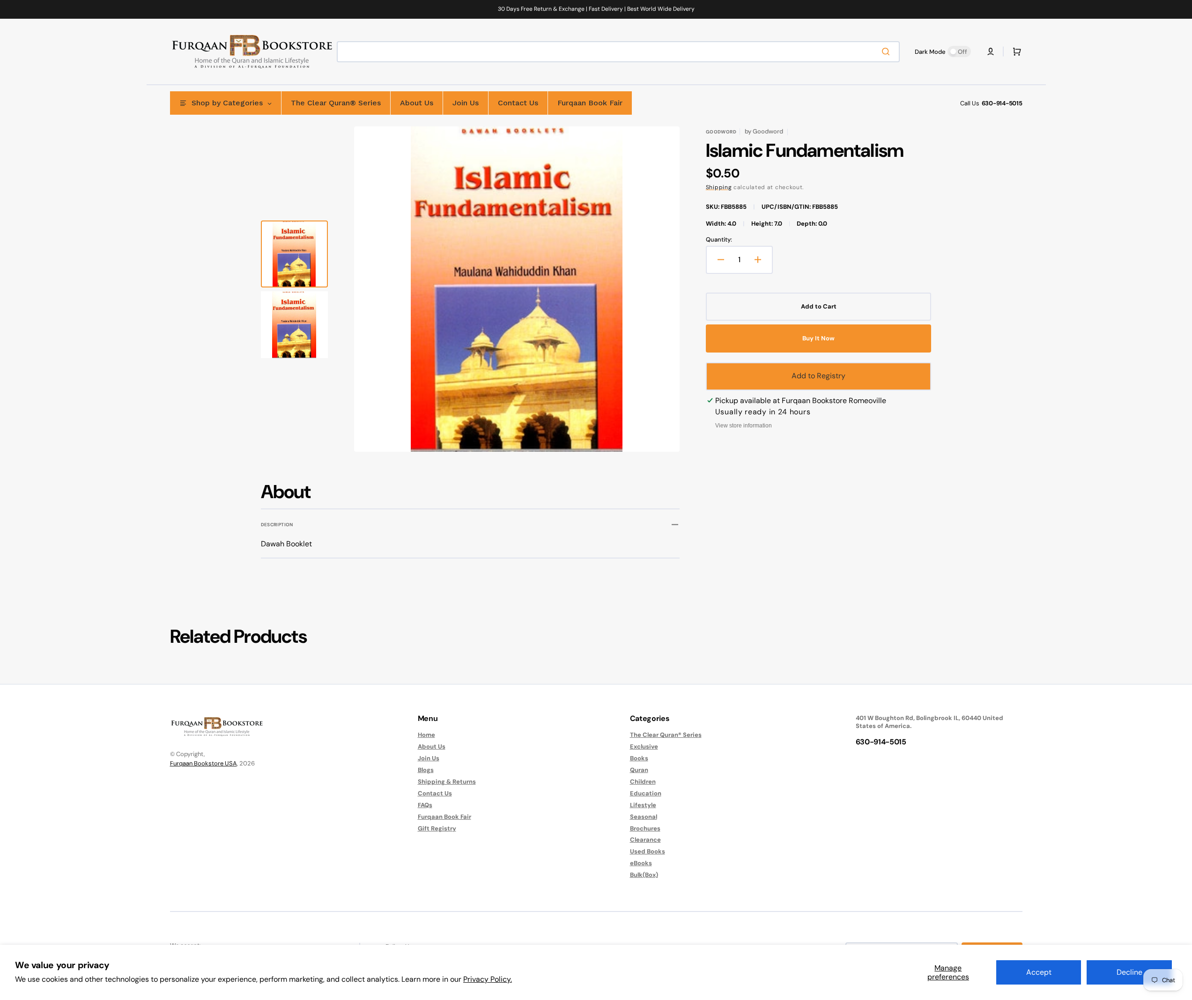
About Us (431, 746)
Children (643, 782)
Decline (1129, 972)
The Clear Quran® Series (666, 735)
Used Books (647, 851)
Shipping (719, 187)
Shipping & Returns (447, 782)
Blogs (426, 770)
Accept (1038, 972)
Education (645, 793)
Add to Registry (818, 376)
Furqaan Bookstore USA (203, 763)
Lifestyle (643, 805)
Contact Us (435, 793)
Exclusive (644, 746)
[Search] (887, 51)
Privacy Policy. (487, 979)
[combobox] (618, 51)
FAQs (425, 805)
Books (639, 758)
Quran (639, 770)
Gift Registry (437, 828)
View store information (743, 425)
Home (426, 735)
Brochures (645, 828)
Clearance (645, 840)
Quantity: (719, 239)
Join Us (428, 758)
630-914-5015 (1002, 103)
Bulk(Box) (644, 875)
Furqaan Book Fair (444, 817)
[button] (990, 51)
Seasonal (643, 817)
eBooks (641, 863)
